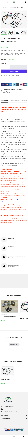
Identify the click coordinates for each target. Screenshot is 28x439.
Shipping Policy (15, 100)
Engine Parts (4, 314)
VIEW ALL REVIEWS (6, 44)
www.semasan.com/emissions (8, 189)
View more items (14, 344)
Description (4, 100)
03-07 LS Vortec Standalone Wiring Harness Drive (5, 379)
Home (2, 5)
